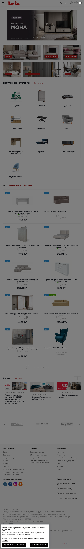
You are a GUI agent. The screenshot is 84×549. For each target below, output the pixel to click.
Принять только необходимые (14, 545)
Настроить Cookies (24, 535)
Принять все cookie (39, 545)
